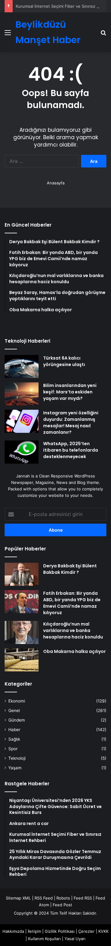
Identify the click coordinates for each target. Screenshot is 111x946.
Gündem (16, 720)
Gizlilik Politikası (60, 931)
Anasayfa (55, 182)
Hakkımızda (13, 931)
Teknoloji (17, 758)
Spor (13, 748)
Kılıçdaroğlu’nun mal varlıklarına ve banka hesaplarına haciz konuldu (73, 630)
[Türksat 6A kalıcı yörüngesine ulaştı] (22, 366)
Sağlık (14, 739)
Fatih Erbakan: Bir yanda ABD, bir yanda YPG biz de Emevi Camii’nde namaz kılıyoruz (72, 603)
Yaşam (15, 767)
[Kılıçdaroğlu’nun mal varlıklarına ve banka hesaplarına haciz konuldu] (22, 632)
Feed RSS (83, 898)
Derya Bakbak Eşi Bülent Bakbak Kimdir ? (70, 569)
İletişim (34, 931)
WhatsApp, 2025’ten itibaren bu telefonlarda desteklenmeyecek (70, 450)
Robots (63, 898)
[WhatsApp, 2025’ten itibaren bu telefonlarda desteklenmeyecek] (22, 452)
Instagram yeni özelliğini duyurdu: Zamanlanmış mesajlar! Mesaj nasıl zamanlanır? (70, 422)
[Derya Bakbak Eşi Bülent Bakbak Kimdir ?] (22, 574)
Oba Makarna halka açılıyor (74, 651)
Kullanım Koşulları (44, 938)
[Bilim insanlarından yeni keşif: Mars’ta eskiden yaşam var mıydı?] (22, 393)
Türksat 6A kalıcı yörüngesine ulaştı (64, 361)
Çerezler (86, 931)
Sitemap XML (18, 898)
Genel (14, 710)
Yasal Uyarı (74, 938)
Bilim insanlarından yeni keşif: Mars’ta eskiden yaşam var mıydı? (70, 391)
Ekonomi (16, 700)
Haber (14, 729)
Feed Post (62, 904)
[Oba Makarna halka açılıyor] (22, 659)
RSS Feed (44, 898)
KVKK (103, 931)
